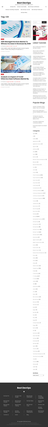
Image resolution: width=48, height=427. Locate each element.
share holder (35, 335)
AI (33, 136)
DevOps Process (36, 229)
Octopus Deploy (36, 322)
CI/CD (34, 169)
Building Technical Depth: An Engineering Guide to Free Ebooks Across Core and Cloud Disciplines (40, 91)
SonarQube (35, 340)
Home (16, 414)
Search (44, 22)
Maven (34, 294)
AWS (2, 39)
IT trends (34, 278)
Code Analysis (36, 185)
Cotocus (24, 424)
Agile (34, 133)
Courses (34, 201)
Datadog (34, 214)
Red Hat (34, 328)
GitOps (34, 263)
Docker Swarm (36, 247)
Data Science (35, 206)
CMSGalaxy (20, 422)
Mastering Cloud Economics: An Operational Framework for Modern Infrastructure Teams (40, 97)
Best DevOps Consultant (41, 411)
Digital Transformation (37, 242)
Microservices (35, 299)
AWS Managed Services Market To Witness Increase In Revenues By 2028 (16, 43)
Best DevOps (24, 2)
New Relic (35, 312)
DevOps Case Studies (21, 6)
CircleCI (34, 172)
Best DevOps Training (18, 405)
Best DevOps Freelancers (37, 9)
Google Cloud (35, 268)
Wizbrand (25, 423)
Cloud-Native (35, 182)
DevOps (34, 216)
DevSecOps (35, 237)
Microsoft (35, 302)
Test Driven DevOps (37, 356)
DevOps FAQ (13, 6)
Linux (34, 291)
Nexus (34, 317)
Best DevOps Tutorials (6, 411)
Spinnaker (35, 343)
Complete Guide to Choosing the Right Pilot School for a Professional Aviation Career (39, 79)
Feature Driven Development (39, 252)
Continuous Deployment (38, 193)
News (34, 315)
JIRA (2, 74)
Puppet (34, 325)
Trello (34, 359)
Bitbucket (35, 162)
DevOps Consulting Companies (12, 9)
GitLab (34, 260)
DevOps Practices (40, 408)
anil (16, 46)
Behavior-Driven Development (39, 159)
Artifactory (35, 149)
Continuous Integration (37, 198)
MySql (34, 307)
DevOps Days (35, 221)
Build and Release (36, 164)
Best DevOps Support (41, 401)
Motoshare (35, 304)
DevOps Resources (17, 411)
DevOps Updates (36, 234)
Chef (34, 167)
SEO (33, 330)
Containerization (36, 188)
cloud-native (35, 180)
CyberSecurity (36, 203)
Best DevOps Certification (33, 6)
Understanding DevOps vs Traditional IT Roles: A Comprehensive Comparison (39, 58)
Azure (34, 154)
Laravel (34, 289)
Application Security (37, 144)
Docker (34, 245)
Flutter (34, 255)
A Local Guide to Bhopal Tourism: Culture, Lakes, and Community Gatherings (39, 69)
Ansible (34, 138)
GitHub (34, 258)
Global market (36, 265)
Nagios (34, 309)
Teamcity (35, 348)
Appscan (34, 146)
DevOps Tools (36, 232)
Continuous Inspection (37, 195)
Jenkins (34, 281)
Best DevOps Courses (25, 9)
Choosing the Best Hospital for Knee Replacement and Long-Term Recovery (40, 85)
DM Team (18, 81)
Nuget (34, 320)
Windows (35, 364)
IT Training (35, 276)
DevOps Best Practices (37, 219)
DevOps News (35, 226)
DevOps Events (36, 224)
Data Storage (35, 208)
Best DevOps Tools (29, 405)
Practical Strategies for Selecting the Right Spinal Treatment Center (39, 74)
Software (35, 338)
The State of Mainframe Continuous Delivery (38, 122)
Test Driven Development (38, 353)
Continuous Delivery (37, 190)
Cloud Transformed (37, 177)
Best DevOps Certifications (30, 411)
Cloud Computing (36, 175)
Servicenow (35, 333)
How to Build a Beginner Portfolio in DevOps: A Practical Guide (38, 63)
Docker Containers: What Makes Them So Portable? (39, 107)
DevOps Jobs (41, 404)
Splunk (34, 346)
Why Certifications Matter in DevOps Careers (39, 47)
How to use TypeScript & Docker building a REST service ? (40, 112)
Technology (35, 351)
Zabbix (34, 369)
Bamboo (34, 156)
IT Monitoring (35, 273)
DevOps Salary (24, 12)
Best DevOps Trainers (6, 405)
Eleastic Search (36, 250)
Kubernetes (35, 286)
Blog (28, 414)
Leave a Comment (6, 51)
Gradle (34, 271)
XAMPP (34, 366)
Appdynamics (36, 141)
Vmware (34, 361)
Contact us (6, 414)
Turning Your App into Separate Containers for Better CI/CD (38, 117)
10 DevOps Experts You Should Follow (40, 126)
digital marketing (36, 239)
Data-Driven (35, 211)
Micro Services (36, 296)
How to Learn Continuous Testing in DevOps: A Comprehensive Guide (38, 52)
